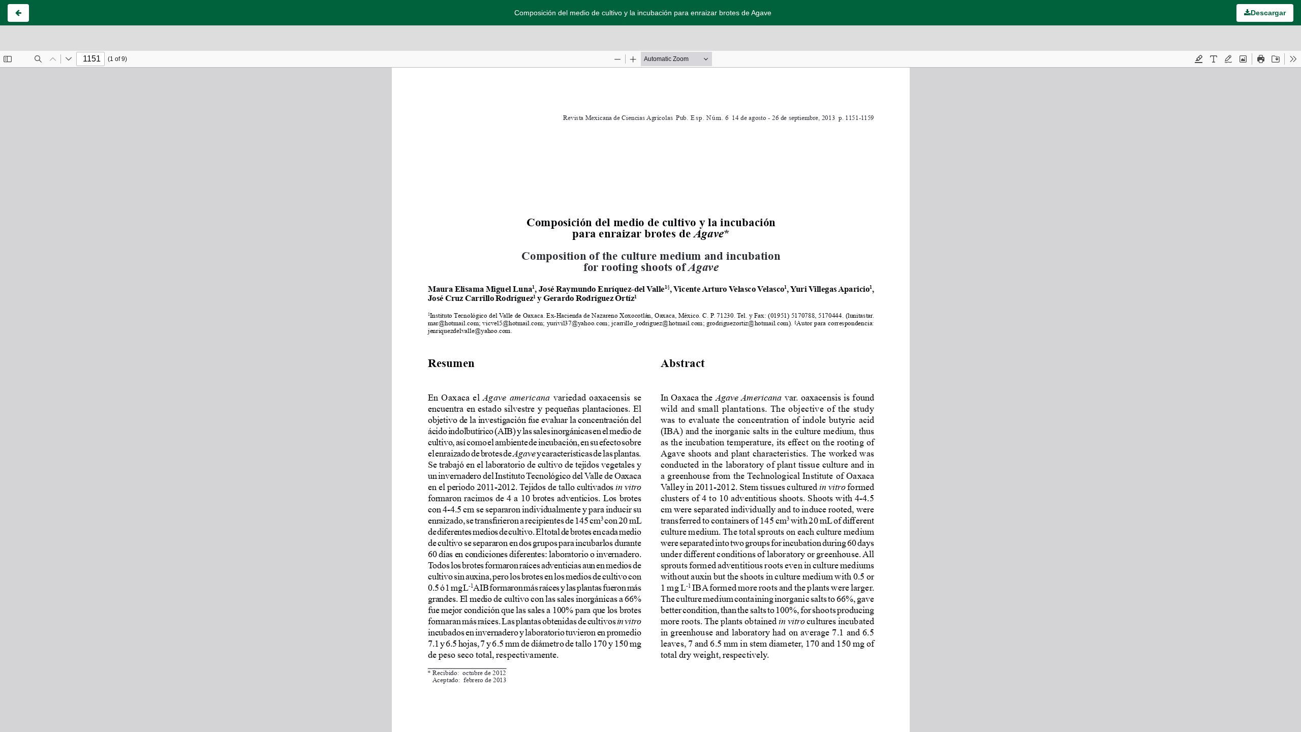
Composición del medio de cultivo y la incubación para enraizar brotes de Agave (642, 13)
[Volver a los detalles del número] (18, 13)
